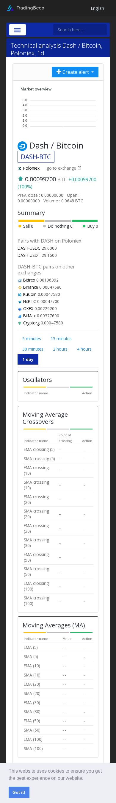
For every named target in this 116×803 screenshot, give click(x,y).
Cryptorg (31, 323)
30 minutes (32, 349)
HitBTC (29, 301)
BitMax (29, 315)
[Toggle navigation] (17, 29)
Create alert (75, 72)
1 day (28, 359)
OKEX (28, 308)
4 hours (84, 349)
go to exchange (62, 168)
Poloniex (31, 168)
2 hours (60, 349)
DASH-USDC (29, 248)
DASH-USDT (29, 255)
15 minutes (61, 338)
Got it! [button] (18, 792)
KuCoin (30, 294)
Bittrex (29, 280)
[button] (85, 778)
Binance (30, 287)
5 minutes (31, 338)
